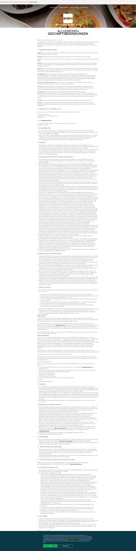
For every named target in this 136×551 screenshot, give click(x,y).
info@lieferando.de (46, 120)
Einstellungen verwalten (73, 539)
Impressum (84, 7)
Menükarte (53, 7)
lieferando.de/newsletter (66, 441)
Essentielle (66, 546)
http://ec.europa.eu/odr (60, 428)
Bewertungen (63, 7)
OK (50, 546)
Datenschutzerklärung (76, 464)
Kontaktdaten (74, 7)
